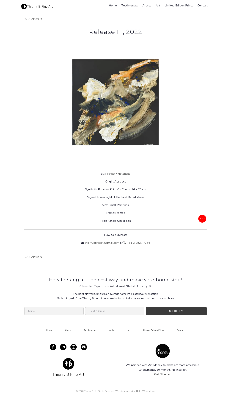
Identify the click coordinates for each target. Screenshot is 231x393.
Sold (202, 218)
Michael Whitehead (117, 174)
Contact (203, 5)
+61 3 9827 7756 (138, 243)
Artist (112, 330)
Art (158, 5)
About (68, 330)
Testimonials (129, 5)
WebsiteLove (148, 391)
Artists (146, 5)
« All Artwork (33, 19)
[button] (176, 311)
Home (113, 5)
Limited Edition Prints (179, 5)
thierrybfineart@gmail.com (102, 243)
